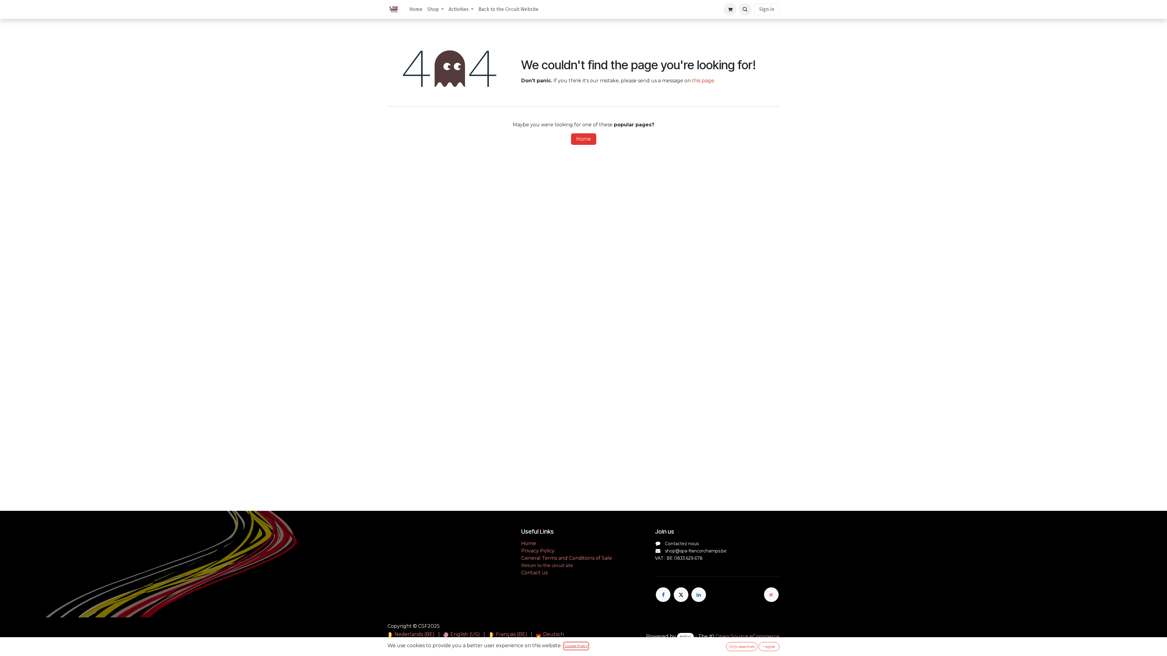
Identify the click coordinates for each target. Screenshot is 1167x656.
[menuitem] (416, 9)
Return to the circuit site (547, 565)
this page (703, 81)
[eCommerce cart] (730, 9)
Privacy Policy (538, 551)
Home (583, 139)
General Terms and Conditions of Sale (566, 558)
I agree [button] (769, 646)
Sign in (766, 9)
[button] (745, 9)
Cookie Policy (576, 646)
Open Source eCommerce (747, 637)
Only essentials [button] (742, 646)
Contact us (534, 573)
